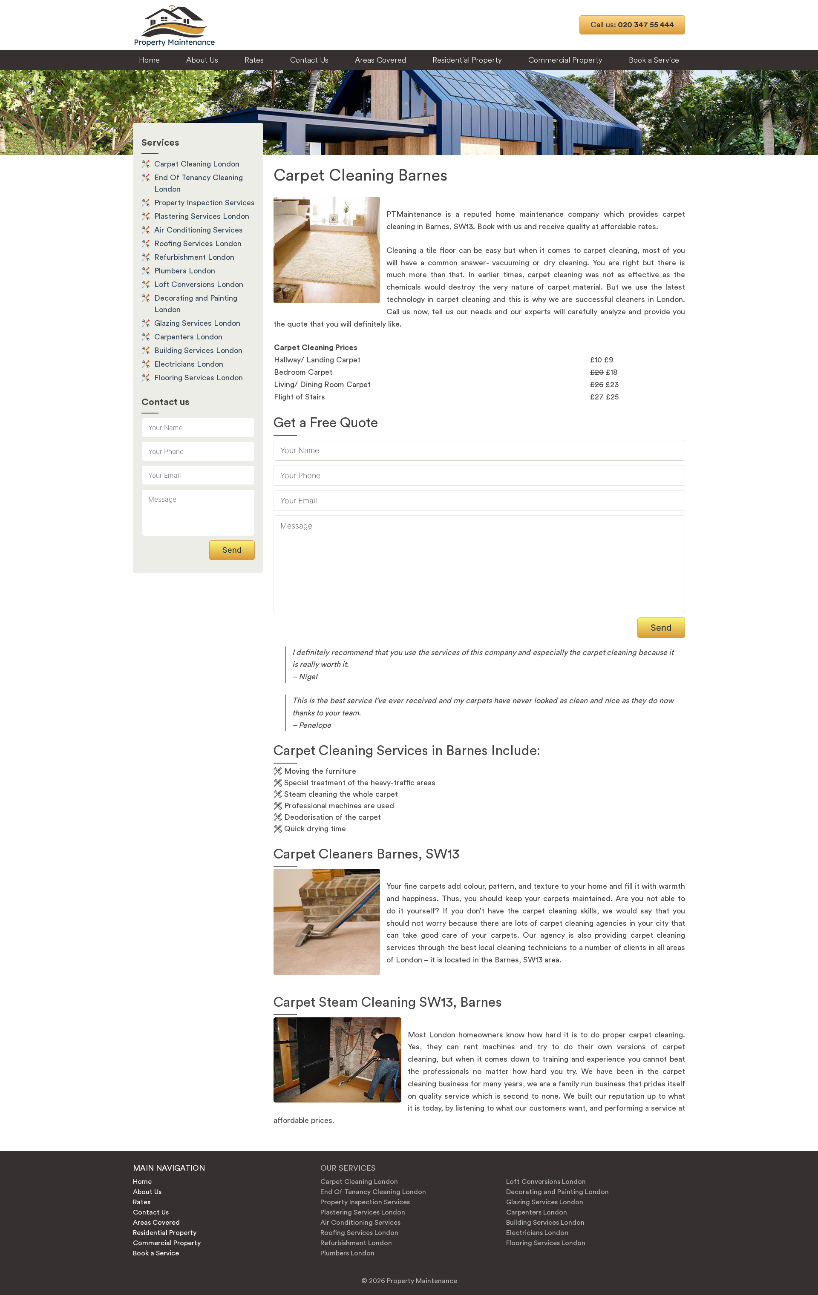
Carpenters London (188, 337)
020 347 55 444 (632, 25)
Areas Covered (380, 60)
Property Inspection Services (204, 203)
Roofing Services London (198, 243)
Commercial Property (565, 60)
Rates (254, 60)
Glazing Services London (197, 323)
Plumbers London (184, 271)
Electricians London (188, 364)
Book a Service (654, 60)
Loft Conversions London (198, 284)
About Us (202, 60)
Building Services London (198, 350)
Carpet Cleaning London (196, 164)
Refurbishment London (194, 257)
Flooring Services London (198, 378)
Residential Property (467, 60)
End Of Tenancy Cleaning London (373, 1192)
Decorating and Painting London (557, 1192)
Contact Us (309, 60)
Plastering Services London (201, 216)
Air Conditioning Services (198, 230)
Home (149, 60)
